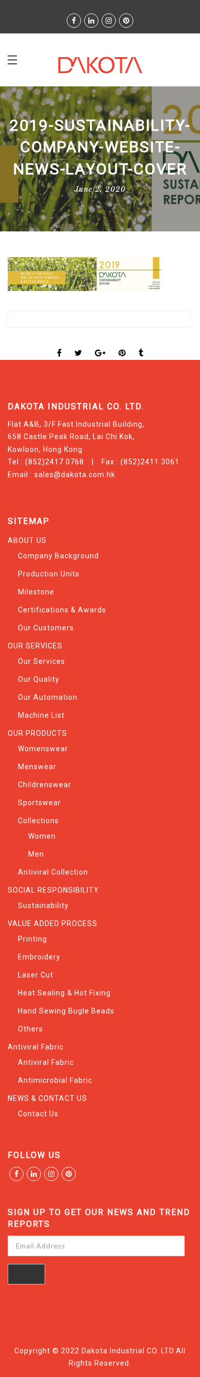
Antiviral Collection (53, 872)
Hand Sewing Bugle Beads (66, 1011)
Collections (38, 821)
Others (30, 1029)
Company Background (58, 556)
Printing (32, 939)
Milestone (36, 592)
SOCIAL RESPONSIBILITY (53, 890)
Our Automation (47, 697)
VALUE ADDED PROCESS (52, 923)
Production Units (48, 574)
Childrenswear (44, 785)
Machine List (41, 715)
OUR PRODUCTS (37, 733)
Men (36, 854)
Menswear (37, 767)
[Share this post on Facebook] (59, 344)
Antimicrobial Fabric (55, 1080)
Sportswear (39, 803)
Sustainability (43, 905)
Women (42, 836)
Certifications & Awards (62, 610)
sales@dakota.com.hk (74, 474)
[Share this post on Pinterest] (122, 344)
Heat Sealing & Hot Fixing (64, 993)
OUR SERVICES (35, 646)
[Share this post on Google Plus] (100, 344)
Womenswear (43, 749)
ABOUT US (27, 540)
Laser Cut (35, 975)
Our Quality (38, 679)
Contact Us (38, 1114)
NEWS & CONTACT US (47, 1098)
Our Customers (46, 628)
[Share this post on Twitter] (78, 344)
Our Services (41, 661)
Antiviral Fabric (36, 1047)
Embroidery (39, 957)
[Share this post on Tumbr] (141, 344)
